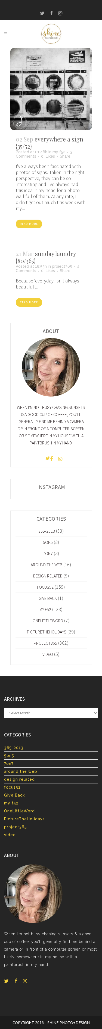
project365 (62, 266)
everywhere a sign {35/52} (49, 142)
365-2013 (46, 531)
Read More (29, 224)
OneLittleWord (48, 620)
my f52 (58, 152)
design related (48, 576)
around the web (46, 564)
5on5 (48, 542)
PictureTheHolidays (46, 632)
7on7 (48, 553)
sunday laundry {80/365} (46, 257)
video (47, 654)
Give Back (48, 598)
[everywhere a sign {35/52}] (51, 89)
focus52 (45, 587)
